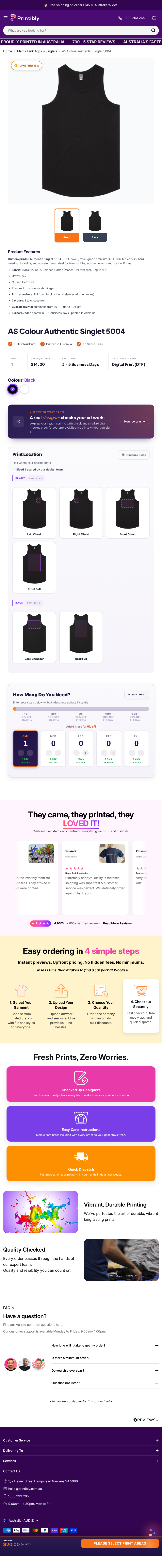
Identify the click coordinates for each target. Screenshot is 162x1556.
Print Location (27, 454)
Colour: (22, 380)
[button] (34, 513)
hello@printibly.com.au (25, 1489)
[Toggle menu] (5, 17)
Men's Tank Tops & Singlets (37, 51)
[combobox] (81, 30)
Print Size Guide (136, 454)
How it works (132, 421)
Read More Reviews (117, 923)
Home (7, 51)
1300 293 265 (18, 1496)
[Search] (153, 30)
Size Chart (139, 694)
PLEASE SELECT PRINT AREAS (120, 1543)
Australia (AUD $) (21, 1520)
